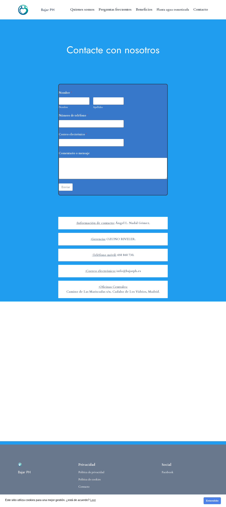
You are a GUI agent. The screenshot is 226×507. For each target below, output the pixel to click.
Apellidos (98, 107)
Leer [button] (93, 500)
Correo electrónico (73, 134)
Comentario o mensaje (74, 153)
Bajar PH (48, 9)
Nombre (63, 107)
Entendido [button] (212, 500)
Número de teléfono (73, 115)
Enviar (65, 187)
